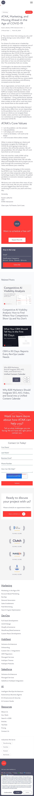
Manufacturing (7, 743)
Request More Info (17, 240)
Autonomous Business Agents (11, 695)
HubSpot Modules (7, 664)
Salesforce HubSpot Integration (12, 681)
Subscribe (28, 12)
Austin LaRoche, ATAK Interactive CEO (12, 28)
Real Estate (6, 755)
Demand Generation (8, 600)
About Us (4, 712)
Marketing (6, 585)
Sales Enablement (7, 603)
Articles (4, 722)
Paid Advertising (7, 607)
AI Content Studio (7, 701)
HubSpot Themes (7, 660)
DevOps (5, 615)
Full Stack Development (9, 621)
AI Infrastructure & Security (10, 698)
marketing (5, 12)
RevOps (4, 597)
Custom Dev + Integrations (10, 651)
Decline (27, 792)
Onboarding (5, 647)
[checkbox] (17, 260)
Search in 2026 (6, 718)
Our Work (4, 715)
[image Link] (17, 543)
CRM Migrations (6, 654)
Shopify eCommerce (8, 627)
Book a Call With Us (14, 514)
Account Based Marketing (10, 594)
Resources (6, 706)
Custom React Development (11, 634)
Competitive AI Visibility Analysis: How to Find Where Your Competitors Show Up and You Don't (15, 314)
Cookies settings (8, 792)
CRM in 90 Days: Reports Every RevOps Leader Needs (15, 354)
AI (2, 686)
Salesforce (6, 669)
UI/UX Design (6, 624)
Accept (17, 792)
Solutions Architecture (9, 644)
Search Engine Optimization (11, 610)
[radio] (5, 260)
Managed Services (7, 657)
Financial (5, 751)
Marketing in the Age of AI (10, 591)
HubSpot (6, 639)
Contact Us (5, 731)
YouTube (4, 725)
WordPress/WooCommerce (10, 630)
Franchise (5, 747)
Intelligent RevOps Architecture (12, 691)
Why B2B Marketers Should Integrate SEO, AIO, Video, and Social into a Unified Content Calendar (16, 394)
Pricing (3, 728)
